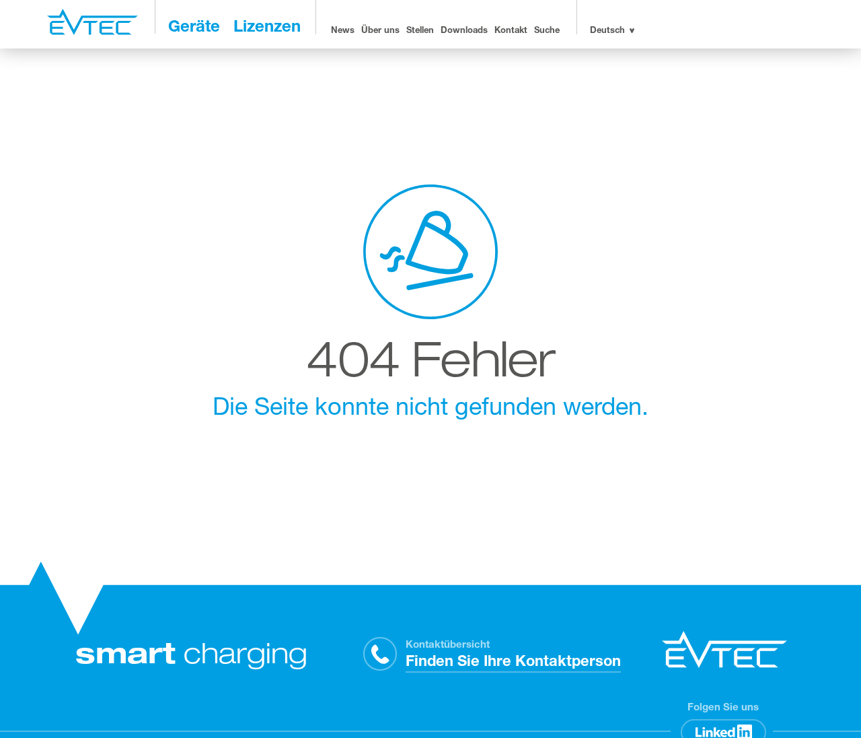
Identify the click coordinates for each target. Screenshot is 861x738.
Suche (547, 31)
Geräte (194, 28)
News (342, 31)
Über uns (380, 31)
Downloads (464, 31)
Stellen (420, 31)
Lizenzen (267, 28)
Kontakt (510, 31)
